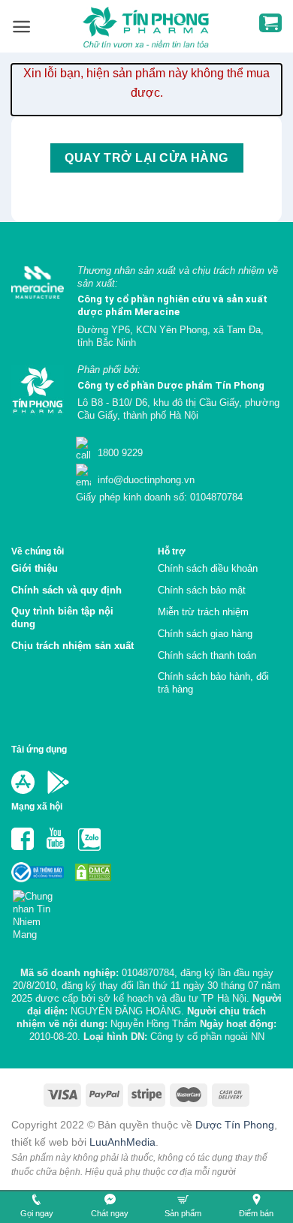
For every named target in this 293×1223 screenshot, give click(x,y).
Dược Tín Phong (234, 1125)
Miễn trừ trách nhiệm (203, 612)
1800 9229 (119, 452)
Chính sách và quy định (66, 590)
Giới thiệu (34, 568)
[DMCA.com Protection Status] (91, 871)
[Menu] (21, 27)
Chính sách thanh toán (207, 655)
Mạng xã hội (36, 806)
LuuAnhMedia (122, 1142)
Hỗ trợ (172, 551)
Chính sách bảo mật (202, 590)
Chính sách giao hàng (205, 633)
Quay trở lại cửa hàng (146, 158)
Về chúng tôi (37, 551)
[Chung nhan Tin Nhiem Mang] (38, 910)
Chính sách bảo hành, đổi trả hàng (213, 683)
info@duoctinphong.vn (145, 479)
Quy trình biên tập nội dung (62, 617)
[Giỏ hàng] (270, 23)
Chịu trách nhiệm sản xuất (72, 645)
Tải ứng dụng (39, 749)
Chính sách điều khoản (208, 568)
